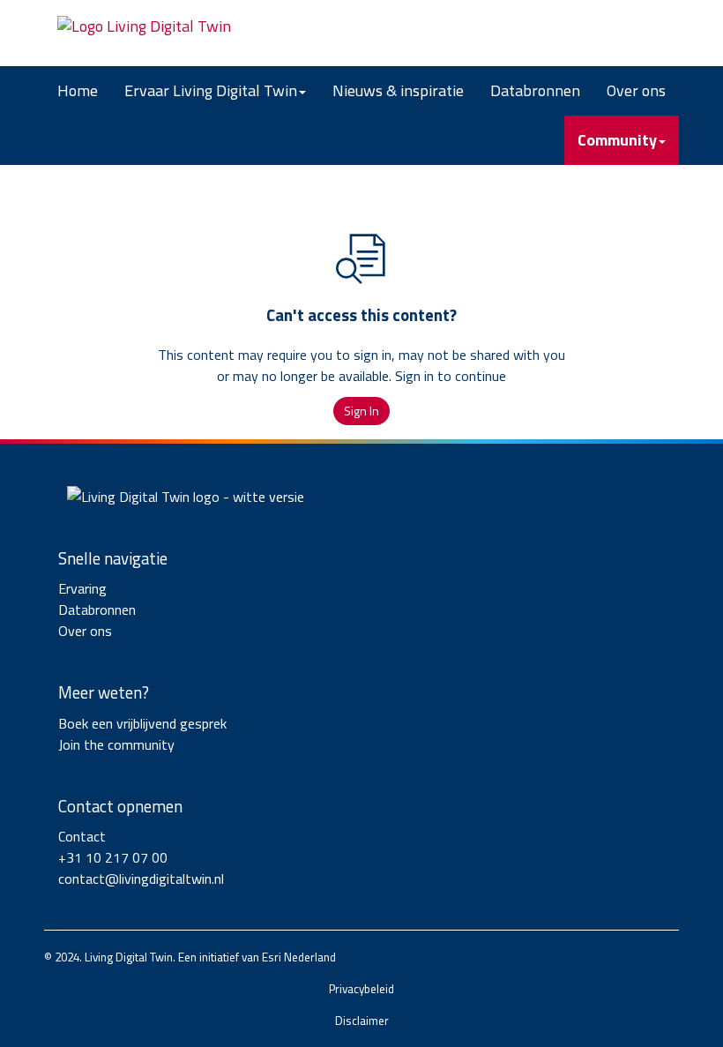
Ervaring (82, 588)
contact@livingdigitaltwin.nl (141, 878)
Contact (82, 836)
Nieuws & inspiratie (398, 90)
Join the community (116, 744)
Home (77, 90)
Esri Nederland (299, 957)
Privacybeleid (361, 989)
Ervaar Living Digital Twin (210, 90)
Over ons (636, 90)
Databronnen (535, 90)
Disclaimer (362, 1020)
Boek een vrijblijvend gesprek (142, 723)
